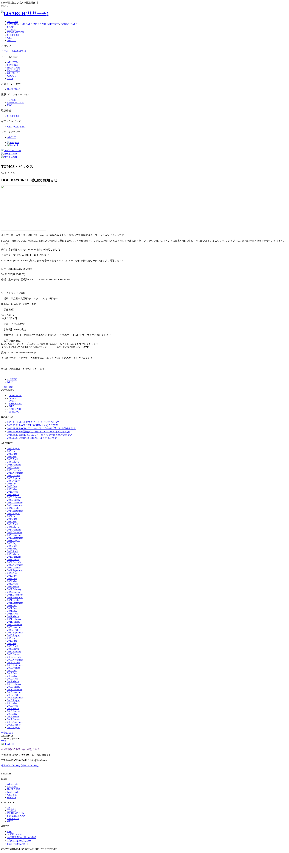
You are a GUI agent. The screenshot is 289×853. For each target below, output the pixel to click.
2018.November (15, 692)
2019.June (12, 673)
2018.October (13, 695)
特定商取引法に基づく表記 (21, 837)
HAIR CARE (13, 67)
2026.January (13, 467)
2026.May (12, 456)
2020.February (14, 651)
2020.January (13, 654)
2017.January (13, 719)
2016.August (13, 727)
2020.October (13, 630)
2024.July (12, 516)
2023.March (13, 554)
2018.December (14, 689)
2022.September (15, 570)
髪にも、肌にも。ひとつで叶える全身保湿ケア (39, 434)
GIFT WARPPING (16, 126)
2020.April (12, 646)
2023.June (12, 546)
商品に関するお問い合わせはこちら (20, 749)
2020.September (15, 632)
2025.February (14, 497)
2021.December (14, 594)
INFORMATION (15, 32)
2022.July (12, 575)
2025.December (14, 470)
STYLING (12, 24)
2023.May (12, 548)
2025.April (12, 491)
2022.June (12, 578)
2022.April (12, 584)
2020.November (15, 627)
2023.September (15, 538)
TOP (3, 741)
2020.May (12, 643)
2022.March (13, 586)
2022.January (13, 592)
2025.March (13, 494)
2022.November (15, 565)
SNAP (10, 27)
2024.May (12, 521)
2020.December (14, 624)
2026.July (12, 451)
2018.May (12, 703)
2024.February (14, 529)
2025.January (13, 500)
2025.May (12, 489)
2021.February (14, 619)
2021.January (13, 621)
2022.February (14, 589)
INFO (11, 406)
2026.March (13, 462)
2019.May (12, 676)
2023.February (14, 556)
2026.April (12, 459)
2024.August (13, 513)
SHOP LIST (13, 35)
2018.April (12, 705)
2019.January (13, 687)
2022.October (13, 567)
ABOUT (11, 40)
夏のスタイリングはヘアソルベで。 (34, 422)
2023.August (13, 540)
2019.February (14, 684)
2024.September (15, 510)
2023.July (12, 543)
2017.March (13, 716)
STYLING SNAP (16, 815)
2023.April (12, 551)
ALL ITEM (12, 21)
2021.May (12, 611)
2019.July (12, 670)
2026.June (12, 454)
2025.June (12, 486)
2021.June (12, 608)
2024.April (12, 524)
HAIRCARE (26, 24)
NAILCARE (40, 24)
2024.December (14, 502)
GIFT (10, 37)
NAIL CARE (13, 70)
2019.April (12, 678)
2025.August (13, 481)
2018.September (15, 697)
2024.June (12, 519)
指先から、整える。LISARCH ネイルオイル (38, 431)
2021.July (12, 605)
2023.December (14, 532)
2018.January (13, 711)
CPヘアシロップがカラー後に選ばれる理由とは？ (41, 428)
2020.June (12, 640)
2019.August (13, 668)
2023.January (13, 559)
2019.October (13, 662)
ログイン (6, 51)
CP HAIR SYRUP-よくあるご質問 (32, 425)
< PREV (12, 379)
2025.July (12, 483)
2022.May (12, 581)
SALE (74, 24)
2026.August (13, 448)
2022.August (13, 573)
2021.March (13, 616)
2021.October (13, 600)
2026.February (14, 464)
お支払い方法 (14, 834)
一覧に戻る (7, 387)
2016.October (13, 724)
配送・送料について (18, 843)
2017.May (12, 714)
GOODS (65, 24)
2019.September (15, 665)
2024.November (15, 505)
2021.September (15, 603)
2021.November (15, 597)
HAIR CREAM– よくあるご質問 (32, 438)
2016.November (15, 722)
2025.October (13, 475)
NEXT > (12, 382)
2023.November (15, 535)
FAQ (9, 105)
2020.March (13, 649)
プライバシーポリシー (19, 840)
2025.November (15, 472)
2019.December (14, 657)
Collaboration (15, 395)
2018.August (13, 700)
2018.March (13, 708)
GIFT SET (53, 24)
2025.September (15, 478)
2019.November (15, 659)
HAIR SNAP (13, 89)
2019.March (13, 681)
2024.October (13, 508)
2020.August (13, 635)
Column (12, 398)
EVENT (13, 401)
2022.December (14, 562)
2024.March (13, 527)
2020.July (12, 638)
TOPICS (11, 29)
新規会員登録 (18, 51)
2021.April (12, 613)
